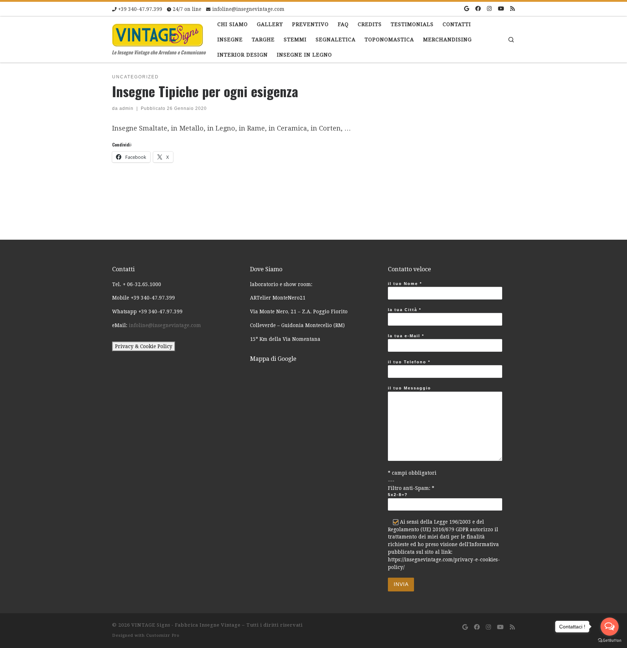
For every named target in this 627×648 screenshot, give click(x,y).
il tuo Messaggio (409, 388)
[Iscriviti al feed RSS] (512, 9)
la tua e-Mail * (406, 336)
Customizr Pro (163, 635)
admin (126, 108)
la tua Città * (404, 310)
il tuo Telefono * (409, 362)
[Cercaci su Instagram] (489, 9)
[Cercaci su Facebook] (478, 9)
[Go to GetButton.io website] (609, 640)
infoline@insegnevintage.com (165, 325)
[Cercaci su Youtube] (501, 9)
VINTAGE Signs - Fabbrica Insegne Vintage (186, 625)
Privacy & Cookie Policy (143, 346)
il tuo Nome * (405, 283)
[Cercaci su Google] (466, 9)
